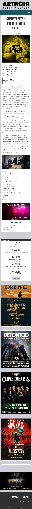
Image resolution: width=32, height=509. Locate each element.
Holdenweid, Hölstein (16, 259)
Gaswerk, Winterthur (16, 274)
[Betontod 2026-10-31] (16, 367)
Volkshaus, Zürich (16, 252)
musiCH (4, 229)
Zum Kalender (16, 278)
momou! (23, 507)
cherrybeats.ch (11, 76)
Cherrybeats (5, 227)
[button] (9, 222)
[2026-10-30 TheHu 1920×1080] (16, 490)
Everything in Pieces (12, 227)
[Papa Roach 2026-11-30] (16, 459)
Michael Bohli (8, 200)
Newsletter (25, 497)
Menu (29, 12)
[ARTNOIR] (16, 9)
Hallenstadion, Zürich (16, 244)
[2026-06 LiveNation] (16, 325)
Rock (8, 229)
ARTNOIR (16, 507)
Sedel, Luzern (16, 266)
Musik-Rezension (15, 225)
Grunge (19, 227)
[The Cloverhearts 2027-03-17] (16, 413)
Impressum (15, 497)
